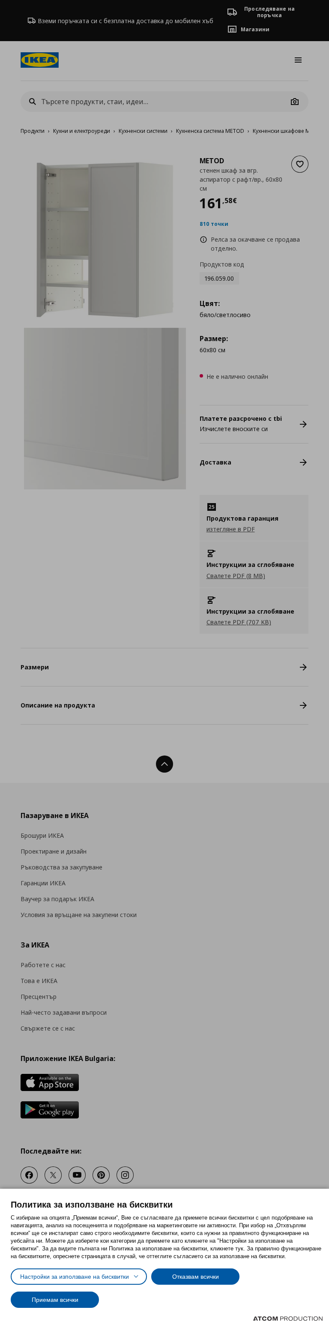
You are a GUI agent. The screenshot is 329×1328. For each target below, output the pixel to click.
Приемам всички (55, 1299)
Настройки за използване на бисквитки (74, 1276)
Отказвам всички (195, 1276)
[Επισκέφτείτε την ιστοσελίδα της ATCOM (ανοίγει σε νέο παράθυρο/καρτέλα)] (288, 1319)
